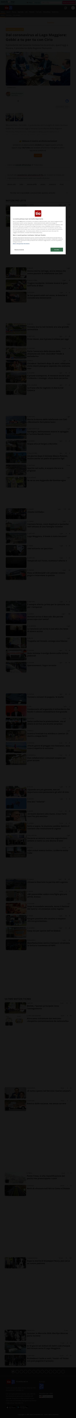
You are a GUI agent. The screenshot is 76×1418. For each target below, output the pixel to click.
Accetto (56, 249)
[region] (38, 230)
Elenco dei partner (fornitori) (21, 243)
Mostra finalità (19, 249)
